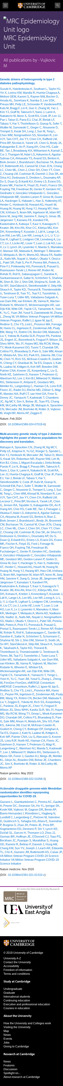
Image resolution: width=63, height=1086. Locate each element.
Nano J (39, 112)
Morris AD (33, 254)
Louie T (30, 243)
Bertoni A (53, 158)
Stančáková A (18, 285)
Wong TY (24, 713)
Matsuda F (54, 332)
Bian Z (51, 516)
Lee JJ (56, 115)
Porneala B (38, 266)
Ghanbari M (25, 362)
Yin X (3, 92)
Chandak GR (50, 347)
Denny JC (6, 397)
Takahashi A (11, 648)
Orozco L (32, 620)
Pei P (28, 262)
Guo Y (15, 563)
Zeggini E (36, 413)
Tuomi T (36, 347)
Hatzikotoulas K (22, 88)
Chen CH (35, 139)
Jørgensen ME (53, 578)
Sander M (54, 632)
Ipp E (49, 320)
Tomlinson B (11, 293)
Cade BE (31, 509)
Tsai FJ (36, 293)
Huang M (5, 208)
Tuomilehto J (50, 293)
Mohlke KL (6, 386)
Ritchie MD (34, 389)
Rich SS (20, 359)
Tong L (51, 131)
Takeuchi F (27, 112)
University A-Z (12, 958)
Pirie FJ (5, 266)
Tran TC (25, 293)
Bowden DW (49, 366)
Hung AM (51, 844)
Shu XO (22, 355)
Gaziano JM (21, 852)
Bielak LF (48, 119)
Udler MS (23, 297)
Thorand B (33, 289)
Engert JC (11, 339)
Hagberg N (48, 813)
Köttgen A (23, 366)
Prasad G (53, 266)
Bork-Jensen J (9, 162)
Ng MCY (10, 401)
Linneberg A (47, 239)
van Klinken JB (27, 301)
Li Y (53, 235)
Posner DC (10, 805)
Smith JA (54, 281)
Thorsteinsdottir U (31, 651)
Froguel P (42, 339)
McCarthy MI (13, 405)
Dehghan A (51, 729)
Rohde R (5, 274)
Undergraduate (13, 988)
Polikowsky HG (20, 266)
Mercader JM (14, 409)
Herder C (5, 204)
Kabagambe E (9, 146)
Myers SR (6, 756)
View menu (5, 5)
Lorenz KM (15, 92)
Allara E (42, 821)
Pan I (3, 119)
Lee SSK (48, 100)
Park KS (34, 355)
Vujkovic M (39, 663)
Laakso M (10, 366)
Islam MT (54, 212)
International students (17, 996)
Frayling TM (7, 189)
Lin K (24, 108)
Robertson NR (25, 458)
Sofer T (57, 123)
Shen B (8, 281)
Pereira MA (40, 262)
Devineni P (29, 828)
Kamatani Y (24, 582)
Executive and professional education (27, 1004)
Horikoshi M (20, 204)
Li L (47, 235)
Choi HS (45, 146)
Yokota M (13, 335)
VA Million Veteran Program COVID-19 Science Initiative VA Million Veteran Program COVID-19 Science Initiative (29, 859)
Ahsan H (21, 721)
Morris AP (23, 413)
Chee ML (10, 169)
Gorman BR (7, 836)
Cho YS (19, 324)
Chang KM (6, 848)
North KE (5, 374)
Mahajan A (42, 405)
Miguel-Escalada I (32, 462)
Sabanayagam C (32, 274)
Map (6, 1031)
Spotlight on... (12, 1073)
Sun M (41, 131)
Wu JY (19, 343)
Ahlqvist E (29, 382)
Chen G (44, 142)
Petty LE (20, 104)
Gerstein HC (53, 189)
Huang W (18, 208)
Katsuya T (25, 223)
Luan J (40, 243)
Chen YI (9, 359)
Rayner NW (37, 96)
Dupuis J (48, 362)
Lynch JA (15, 247)
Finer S (52, 393)
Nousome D (50, 127)
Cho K (9, 852)
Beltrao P (25, 844)
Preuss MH (7, 104)
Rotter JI (44, 409)
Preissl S (5, 628)
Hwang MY (44, 208)
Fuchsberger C (9, 551)
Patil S (20, 262)
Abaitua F (6, 512)
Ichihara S (12, 212)
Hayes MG (31, 343)
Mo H (22, 254)
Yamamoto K (46, 308)
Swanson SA (27, 805)
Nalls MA (10, 258)
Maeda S (43, 247)
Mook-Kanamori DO (17, 347)
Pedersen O (49, 374)
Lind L (29, 324)
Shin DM (27, 281)
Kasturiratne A (9, 223)
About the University (17, 1016)
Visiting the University (17, 1027)
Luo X (9, 609)
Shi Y (41, 828)
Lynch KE (51, 828)
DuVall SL (6, 832)
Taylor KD (20, 289)
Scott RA (33, 115)
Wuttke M (6, 127)
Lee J (21, 378)
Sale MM (47, 351)
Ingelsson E (24, 328)
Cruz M (25, 725)
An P (22, 146)
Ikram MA (25, 212)
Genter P (39, 189)
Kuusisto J (30, 231)
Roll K (16, 274)
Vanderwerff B (52, 104)
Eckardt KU (26, 181)
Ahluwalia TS (23, 158)
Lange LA (53, 231)
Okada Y (45, 258)
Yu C (6, 312)
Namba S (36, 100)
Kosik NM (6, 809)
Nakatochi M (8, 115)
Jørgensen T (7, 220)
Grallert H (6, 729)
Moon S (22, 115)
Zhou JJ (50, 832)
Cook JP (45, 115)
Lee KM (5, 235)
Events (8, 1038)
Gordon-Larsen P (30, 196)
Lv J (5, 247)
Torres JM (6, 655)
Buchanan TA (44, 162)
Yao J (54, 108)
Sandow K (50, 274)
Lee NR (27, 235)
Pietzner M (40, 817)
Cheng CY (10, 362)
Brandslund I (27, 162)
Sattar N (28, 278)
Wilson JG (55, 339)
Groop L (36, 713)
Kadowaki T (37, 397)
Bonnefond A (27, 339)
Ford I (43, 185)
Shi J (17, 281)
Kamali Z (56, 150)
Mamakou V (43, 609)
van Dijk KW (34, 671)
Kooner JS (23, 370)
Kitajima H (18, 451)
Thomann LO (35, 832)
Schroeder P (34, 104)
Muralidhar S (40, 840)
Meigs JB (28, 405)
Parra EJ (25, 119)
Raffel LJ (27, 320)
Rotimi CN (25, 332)
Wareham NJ (8, 378)
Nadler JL (12, 617)
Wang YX (11, 332)
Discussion (10, 1069)
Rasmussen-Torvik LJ (13, 270)
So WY (4, 285)
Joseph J (31, 848)
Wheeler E (20, 305)
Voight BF (10, 413)
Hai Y (15, 123)
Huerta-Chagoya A (47, 92)
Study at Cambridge (17, 981)
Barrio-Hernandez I (12, 813)
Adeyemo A (43, 154)
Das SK (53, 173)
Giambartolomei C (25, 801)
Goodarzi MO (45, 382)
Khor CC (31, 227)
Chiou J (15, 462)
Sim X (20, 401)
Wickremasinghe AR (41, 305)
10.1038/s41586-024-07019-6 (26, 424)
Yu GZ (30, 451)
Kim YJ (4, 112)
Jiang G (42, 216)
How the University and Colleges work (27, 1023)
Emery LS (40, 181)
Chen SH (34, 169)
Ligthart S (15, 239)
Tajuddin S (25, 505)
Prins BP (5, 142)
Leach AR (44, 848)
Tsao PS (44, 401)
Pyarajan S (24, 840)
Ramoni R (12, 844)
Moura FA (46, 254)
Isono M (5, 216)
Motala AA (10, 355)
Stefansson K (14, 382)
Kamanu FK (24, 220)
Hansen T (35, 374)
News (7, 1034)
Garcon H (20, 832)
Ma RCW (45, 343)
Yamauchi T (21, 397)
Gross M (48, 196)
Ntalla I (33, 258)
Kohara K (11, 593)
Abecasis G (43, 736)
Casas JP (56, 852)
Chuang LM (10, 173)
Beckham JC (8, 840)
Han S (40, 200)
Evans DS (54, 181)
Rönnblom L (32, 813)
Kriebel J (24, 593)
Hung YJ (31, 208)
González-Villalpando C (31, 193)
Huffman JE (23, 836)
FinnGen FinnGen (15, 682)
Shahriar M (7, 640)
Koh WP (35, 366)
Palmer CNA (8, 370)
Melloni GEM (8, 96)
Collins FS (6, 351)
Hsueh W (50, 204)
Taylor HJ (54, 88)
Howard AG (36, 204)
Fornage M (46, 543)
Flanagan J (53, 509)
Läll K (41, 231)
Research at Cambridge (19, 1054)
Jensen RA (10, 505)
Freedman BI (24, 189)
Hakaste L (28, 200)
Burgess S (9, 825)
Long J (31, 131)
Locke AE (18, 243)
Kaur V (37, 223)
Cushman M (26, 173)
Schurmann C (51, 636)
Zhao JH (22, 825)
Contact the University (17, 962)
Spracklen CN (23, 447)
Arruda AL (6, 100)
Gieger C (35, 127)
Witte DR (17, 308)
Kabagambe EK (43, 505)
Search (57, 5)
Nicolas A (18, 142)
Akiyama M (12, 516)
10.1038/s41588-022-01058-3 (26, 778)
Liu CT (7, 605)
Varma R (43, 301)
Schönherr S (43, 278)
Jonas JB (54, 216)
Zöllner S (47, 389)
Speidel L (55, 451)
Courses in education (17, 1008)
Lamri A (50, 112)
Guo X (33, 108)
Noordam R (44, 135)
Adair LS (29, 154)
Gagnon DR (35, 809)
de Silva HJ (54, 532)
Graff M (14, 112)
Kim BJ (30, 378)
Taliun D (13, 119)
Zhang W (43, 108)
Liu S (54, 370)
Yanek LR (31, 142)
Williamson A (41, 150)
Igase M (40, 320)
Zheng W (8, 316)
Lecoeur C (6, 501)
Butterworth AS (14, 166)
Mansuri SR (10, 250)
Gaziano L (6, 801)
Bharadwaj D (23, 351)
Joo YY (23, 139)
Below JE (31, 401)
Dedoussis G (20, 177)
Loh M (55, 458)
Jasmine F (30, 216)
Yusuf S (28, 312)
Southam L (40, 88)
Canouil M (31, 166)
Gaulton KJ (31, 756)
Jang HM (16, 216)
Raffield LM (50, 139)
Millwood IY (43, 378)
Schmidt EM (7, 485)
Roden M (47, 270)
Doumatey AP (51, 177)
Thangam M (15, 154)
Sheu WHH (7, 343)
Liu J (8, 243)
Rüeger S (41, 451)
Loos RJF (56, 386)
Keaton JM (6, 227)
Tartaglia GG (28, 821)
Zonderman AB (42, 328)
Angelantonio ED (10, 828)
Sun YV (19, 848)
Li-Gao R (11, 601)
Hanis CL (9, 328)
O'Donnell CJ (40, 836)
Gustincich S (11, 821)
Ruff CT (24, 393)
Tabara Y (5, 123)
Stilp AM (56, 285)
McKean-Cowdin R (39, 359)
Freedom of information (18, 969)
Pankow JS (11, 705)
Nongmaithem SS (25, 135)
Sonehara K (21, 100)
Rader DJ (19, 389)
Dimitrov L (35, 177)
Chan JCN (45, 166)
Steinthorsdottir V (39, 285)
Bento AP (50, 809)
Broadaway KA (22, 150)
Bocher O (52, 96)
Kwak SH (20, 131)
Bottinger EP (35, 729)
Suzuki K (5, 88)
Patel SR (8, 262)
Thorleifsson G (29, 123)
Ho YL (40, 805)
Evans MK (6, 185)
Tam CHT (12, 139)
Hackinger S (12, 200)
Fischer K (20, 185)
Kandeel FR (40, 220)
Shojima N (40, 281)
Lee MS (16, 235)
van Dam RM (8, 301)
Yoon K (4, 678)
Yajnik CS (30, 308)
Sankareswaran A (11, 278)
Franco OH (55, 185)
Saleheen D (20, 374)
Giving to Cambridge (16, 1046)
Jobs (6, 1042)
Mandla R (29, 92)
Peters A (53, 262)
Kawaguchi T (50, 223)
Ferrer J (18, 756)
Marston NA (11, 393)
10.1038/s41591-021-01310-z (26, 874)
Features (9, 1065)
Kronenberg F (14, 231)
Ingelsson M (40, 212)
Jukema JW (48, 355)
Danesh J (41, 173)
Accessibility (11, 966)
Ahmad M (33, 493)
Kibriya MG (45, 227)
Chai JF (36, 119)
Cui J (3, 154)
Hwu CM (45, 570)
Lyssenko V (30, 247)
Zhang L (46, 678)
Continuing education (17, 1000)
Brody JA (55, 142)
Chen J (22, 169)
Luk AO (50, 243)
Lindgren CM (31, 239)
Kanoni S (23, 96)
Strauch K (6, 289)
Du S (3, 181)
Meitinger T (41, 250)
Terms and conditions (17, 973)
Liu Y (3, 335)
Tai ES (38, 362)
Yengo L (52, 675)
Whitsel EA (36, 667)
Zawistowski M (43, 312)
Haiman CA (41, 386)
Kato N (26, 732)
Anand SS (39, 158)
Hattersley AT (53, 200)
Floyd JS (32, 185)
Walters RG (34, 752)
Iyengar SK (52, 805)
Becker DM (40, 332)
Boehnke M (30, 409)
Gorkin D (51, 559)
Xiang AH (32, 146)
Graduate (9, 992)
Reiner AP (34, 270)
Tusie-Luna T (8, 297)
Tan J (8, 150)
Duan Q (12, 181)
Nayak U (22, 258)
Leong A (38, 235)
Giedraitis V (7, 193)
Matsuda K (26, 250)
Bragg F (15, 108)
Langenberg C (24, 386)
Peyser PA (43, 335)
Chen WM (6, 135)
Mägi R (50, 744)
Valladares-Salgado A (44, 297)
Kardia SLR (27, 335)
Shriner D (41, 640)
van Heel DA (38, 393)
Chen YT (46, 169)
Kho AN (19, 227)
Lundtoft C (6, 817)
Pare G (36, 351)
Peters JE (35, 825)
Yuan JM (16, 312)
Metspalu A (10, 254)
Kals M (4, 108)
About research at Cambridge (22, 1076)
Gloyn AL (10, 759)
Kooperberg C (40, 370)
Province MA (42, 324)
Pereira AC (45, 801)
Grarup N (45, 123)
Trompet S (6, 131)
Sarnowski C (21, 127)
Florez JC (6, 389)
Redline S (6, 324)
